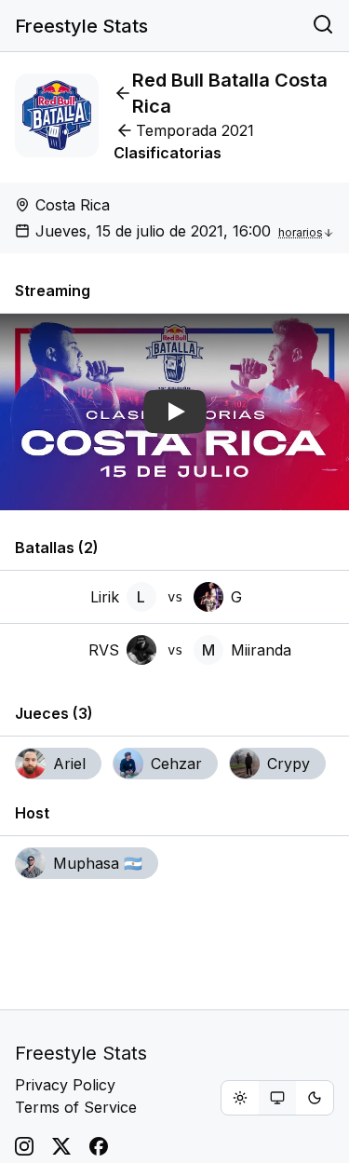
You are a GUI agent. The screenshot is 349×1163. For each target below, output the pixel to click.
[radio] (240, 1098)
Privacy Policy (65, 1084)
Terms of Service (76, 1107)
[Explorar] (323, 26)
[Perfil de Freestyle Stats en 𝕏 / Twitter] (61, 1146)
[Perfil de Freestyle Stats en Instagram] (24, 1146)
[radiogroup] (277, 1098)
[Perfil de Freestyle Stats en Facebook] (98, 1146)
